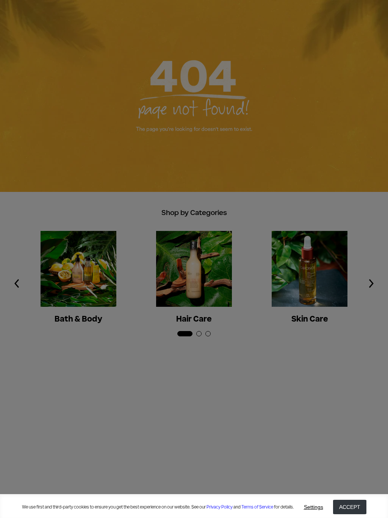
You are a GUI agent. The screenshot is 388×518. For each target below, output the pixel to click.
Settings (313, 507)
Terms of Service (257, 507)
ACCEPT (349, 507)
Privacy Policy (220, 507)
